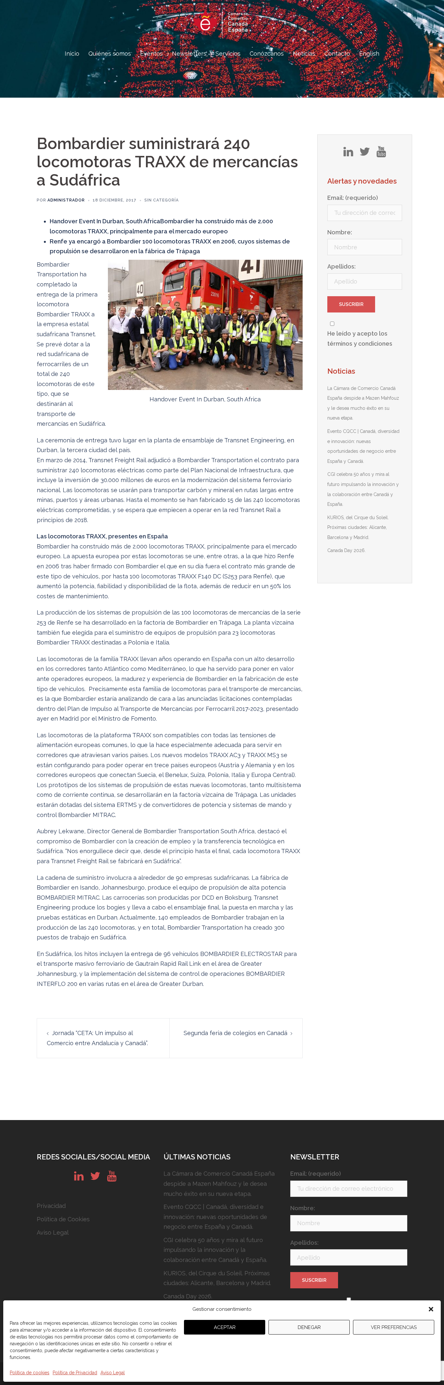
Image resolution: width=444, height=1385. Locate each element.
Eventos (151, 53)
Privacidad (51, 1205)
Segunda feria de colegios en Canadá (235, 1033)
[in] (348, 154)
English (369, 53)
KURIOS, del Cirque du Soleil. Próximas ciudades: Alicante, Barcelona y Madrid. (358, 527)
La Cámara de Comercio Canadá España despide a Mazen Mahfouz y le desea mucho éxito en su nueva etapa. (219, 1183)
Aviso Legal (112, 1372)
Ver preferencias (394, 1327)
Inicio (72, 53)
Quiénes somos (109, 53)
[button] (431, 1309)
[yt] (381, 154)
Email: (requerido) (352, 197)
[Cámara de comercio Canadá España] (222, 24)
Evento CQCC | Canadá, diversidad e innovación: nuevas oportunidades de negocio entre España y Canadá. (215, 1216)
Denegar (309, 1327)
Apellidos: (341, 266)
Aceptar (225, 1327)
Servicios (228, 53)
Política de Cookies (63, 1219)
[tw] (364, 154)
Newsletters (189, 53)
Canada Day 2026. (346, 550)
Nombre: (339, 232)
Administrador (66, 200)
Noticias (304, 53)
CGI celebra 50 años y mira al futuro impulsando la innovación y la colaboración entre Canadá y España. (215, 1250)
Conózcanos (267, 53)
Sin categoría (161, 200)
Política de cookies (29, 1372)
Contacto (337, 53)
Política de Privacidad (75, 1372)
